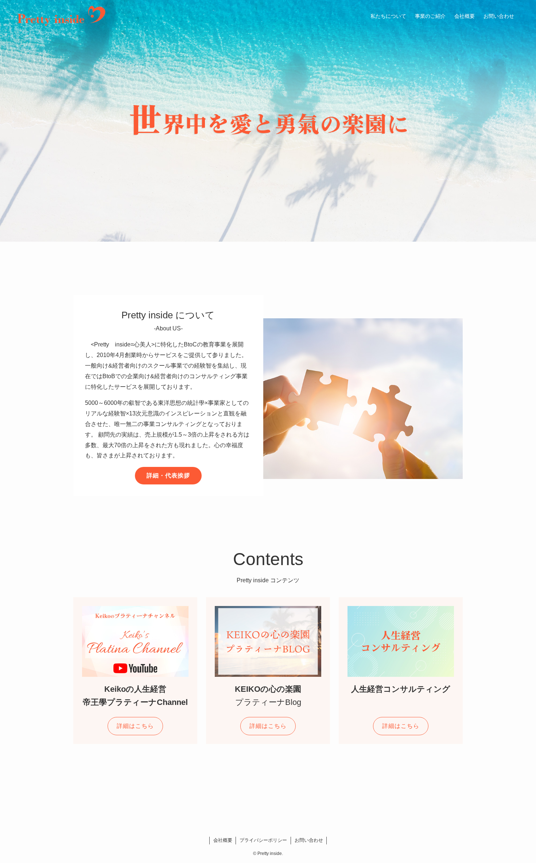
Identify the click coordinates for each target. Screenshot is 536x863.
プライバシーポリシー (263, 840)
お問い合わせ (309, 840)
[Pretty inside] (61, 16)
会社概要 (222, 840)
